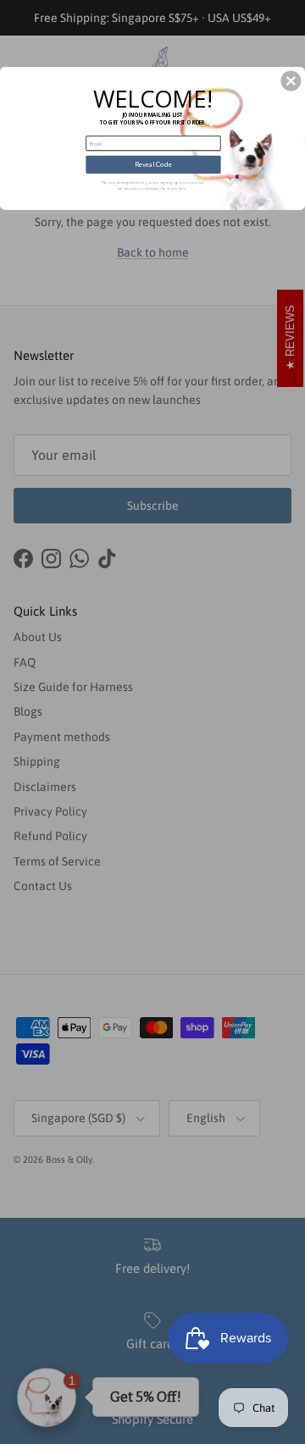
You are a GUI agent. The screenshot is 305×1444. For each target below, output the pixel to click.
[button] (290, 81)
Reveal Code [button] (153, 165)
